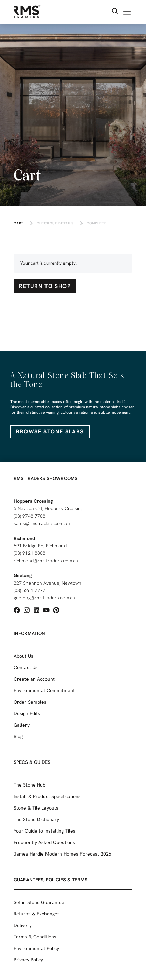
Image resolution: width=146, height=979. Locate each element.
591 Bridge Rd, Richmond (40, 546)
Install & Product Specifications (47, 796)
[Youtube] (46, 610)
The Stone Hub (29, 785)
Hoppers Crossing (33, 501)
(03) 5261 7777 (29, 590)
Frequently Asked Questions (44, 842)
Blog (18, 736)
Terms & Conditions (35, 937)
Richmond (24, 538)
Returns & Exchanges (37, 914)
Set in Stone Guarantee (39, 902)
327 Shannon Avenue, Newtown (47, 583)
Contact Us (26, 667)
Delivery (23, 925)
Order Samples (30, 702)
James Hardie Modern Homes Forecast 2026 (62, 854)
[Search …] (115, 12)
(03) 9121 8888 (29, 553)
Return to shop (45, 286)
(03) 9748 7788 (29, 516)
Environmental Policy (36, 948)
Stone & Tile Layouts (36, 808)
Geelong (23, 575)
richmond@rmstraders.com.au (46, 560)
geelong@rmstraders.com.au (44, 598)
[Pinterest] (56, 610)
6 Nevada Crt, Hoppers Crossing (48, 508)
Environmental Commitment (44, 690)
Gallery (22, 725)
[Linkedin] (36, 610)
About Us (23, 656)
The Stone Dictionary (36, 819)
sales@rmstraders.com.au (42, 523)
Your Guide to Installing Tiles (44, 831)
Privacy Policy (28, 960)
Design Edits (27, 713)
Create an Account (34, 679)
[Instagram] (26, 610)
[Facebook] (17, 610)
